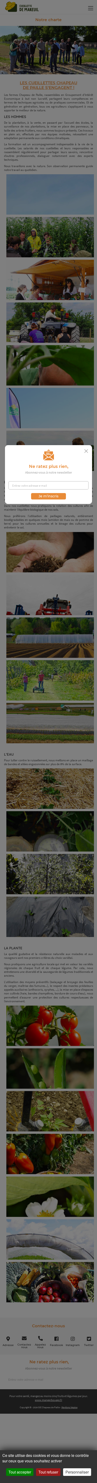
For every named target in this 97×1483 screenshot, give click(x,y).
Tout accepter (19, 1472)
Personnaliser (77, 1472)
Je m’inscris (48, 496)
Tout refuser (48, 1472)
